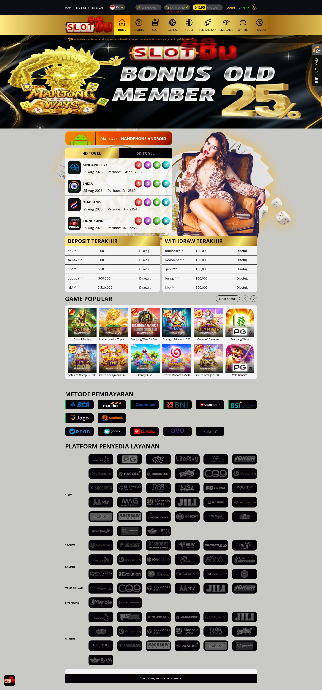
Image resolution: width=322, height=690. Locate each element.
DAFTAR (244, 7)
